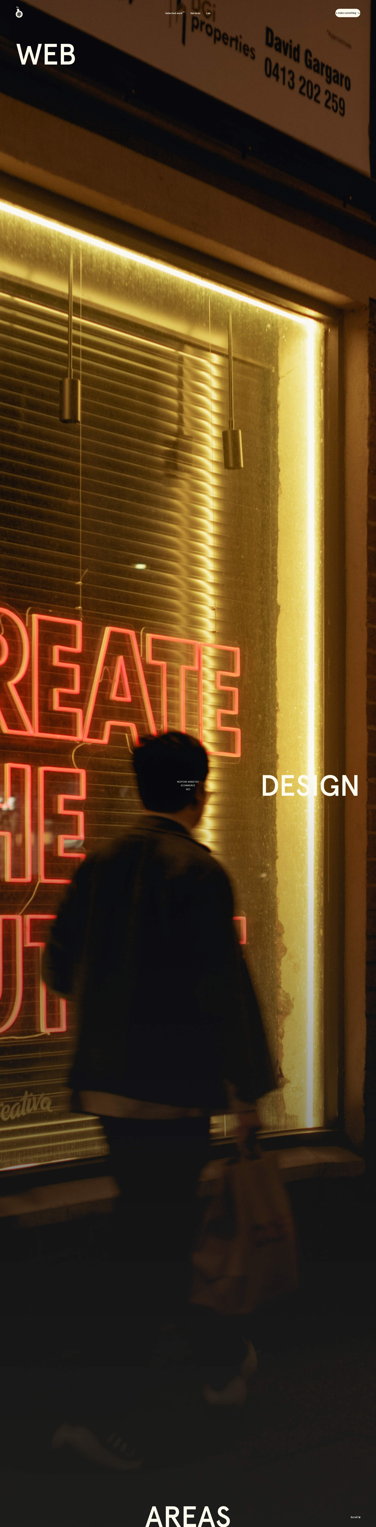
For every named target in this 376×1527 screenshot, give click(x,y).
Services (195, 13)
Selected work (175, 13)
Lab (208, 13)
